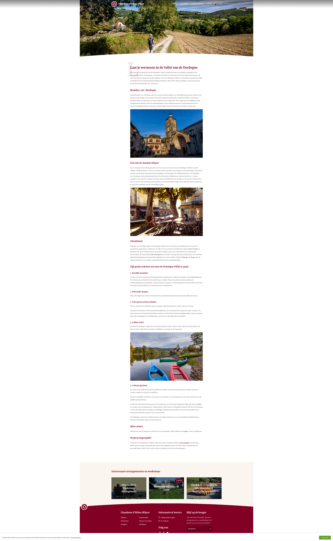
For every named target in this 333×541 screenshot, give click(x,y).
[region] (166, 537)
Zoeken (174, 3)
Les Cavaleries (184, 443)
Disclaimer (142, 524)
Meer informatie (76, 537)
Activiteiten (184, 3)
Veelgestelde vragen (168, 517)
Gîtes (209, 3)
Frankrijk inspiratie (197, 3)
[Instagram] (159, 532)
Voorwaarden (143, 517)
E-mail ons (165, 521)
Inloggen (124, 524)
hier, (186, 431)
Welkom (124, 517)
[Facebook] (163, 532)
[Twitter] (167, 532)
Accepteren (325, 537)
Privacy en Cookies (145, 521)
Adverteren (125, 521)
